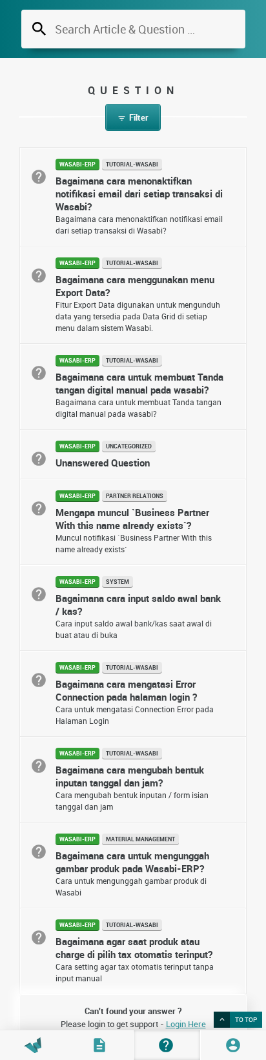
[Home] (33, 1045)
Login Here (186, 1024)
